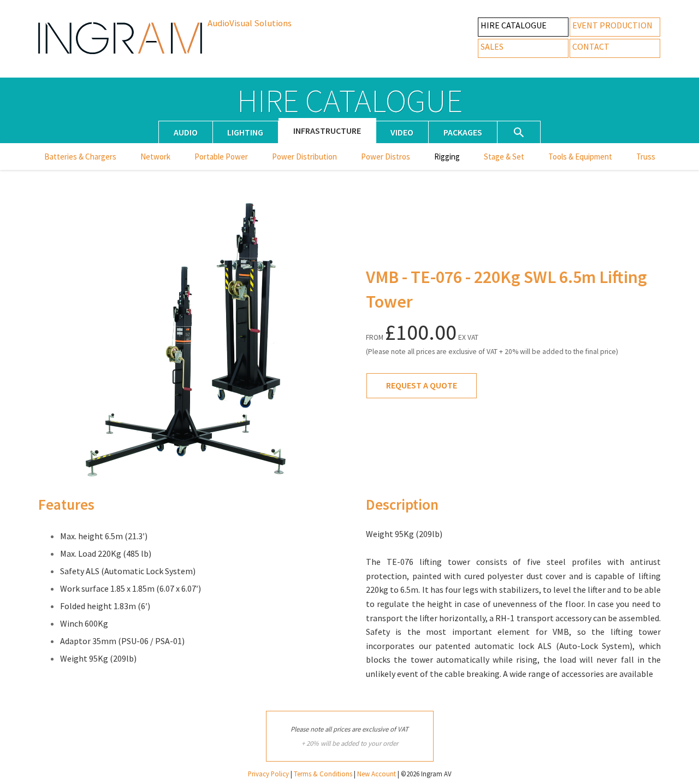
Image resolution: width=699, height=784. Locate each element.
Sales (492, 46)
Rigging (447, 157)
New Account (376, 773)
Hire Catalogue (514, 25)
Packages (462, 132)
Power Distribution (304, 157)
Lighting (245, 132)
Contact (590, 46)
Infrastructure (327, 131)
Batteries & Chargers (80, 157)
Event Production (612, 25)
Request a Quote (421, 385)
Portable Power (221, 157)
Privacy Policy (268, 773)
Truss (645, 157)
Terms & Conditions (323, 773)
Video (401, 132)
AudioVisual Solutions (250, 23)
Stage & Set (504, 157)
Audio (186, 132)
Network (155, 157)
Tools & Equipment (580, 157)
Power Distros (385, 157)
